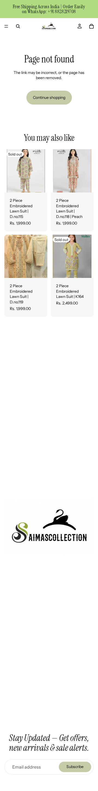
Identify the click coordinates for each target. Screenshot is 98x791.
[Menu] (6, 26)
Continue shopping (49, 97)
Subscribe (75, 766)
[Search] (18, 26)
